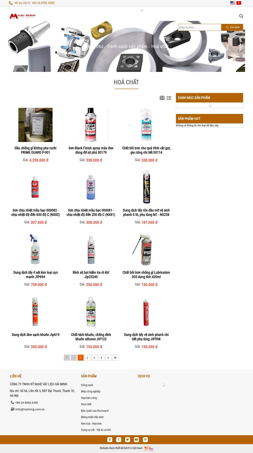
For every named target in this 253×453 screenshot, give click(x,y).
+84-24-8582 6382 (43, 3)
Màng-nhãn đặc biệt (92, 417)
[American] (232, 3)
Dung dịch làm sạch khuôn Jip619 (35, 335)
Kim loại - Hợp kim (91, 423)
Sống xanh (87, 385)
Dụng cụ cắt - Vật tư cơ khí (96, 430)
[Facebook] (109, 439)
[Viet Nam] (238, 3)
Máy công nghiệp (90, 391)
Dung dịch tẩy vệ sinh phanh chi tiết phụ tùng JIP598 (146, 337)
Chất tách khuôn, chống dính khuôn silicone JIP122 (91, 337)
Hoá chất (160, 46)
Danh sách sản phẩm (127, 46)
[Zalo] (118, 439)
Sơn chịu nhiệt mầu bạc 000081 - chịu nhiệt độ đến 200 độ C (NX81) (91, 212)
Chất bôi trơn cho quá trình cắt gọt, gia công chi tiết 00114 (146, 150)
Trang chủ (93, 46)
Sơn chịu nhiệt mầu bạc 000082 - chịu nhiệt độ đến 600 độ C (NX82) (35, 212)
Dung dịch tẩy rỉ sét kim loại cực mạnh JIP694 (35, 274)
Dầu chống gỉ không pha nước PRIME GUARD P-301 (36, 150)
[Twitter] (127, 439)
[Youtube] (136, 439)
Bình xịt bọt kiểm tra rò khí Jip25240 (91, 274)
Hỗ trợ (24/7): (23, 3)
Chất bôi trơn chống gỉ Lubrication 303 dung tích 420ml (146, 274)
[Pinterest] (145, 439)
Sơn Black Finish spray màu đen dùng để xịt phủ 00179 (91, 150)
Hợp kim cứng (89, 398)
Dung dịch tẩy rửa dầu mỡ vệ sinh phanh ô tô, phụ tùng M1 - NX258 (146, 212)
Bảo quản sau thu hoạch (95, 411)
